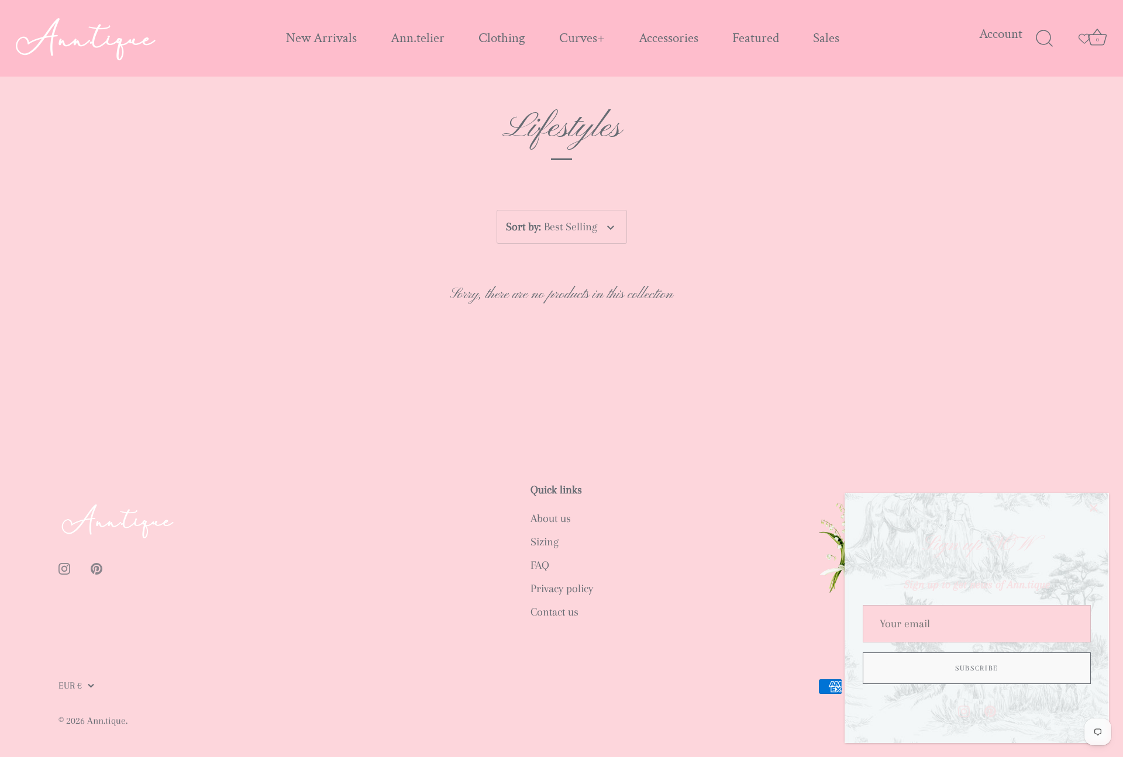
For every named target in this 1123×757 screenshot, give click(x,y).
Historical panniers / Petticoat (128, 748)
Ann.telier (418, 38)
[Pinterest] (990, 710)
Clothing (501, 38)
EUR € (70, 685)
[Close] (1094, 508)
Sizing (545, 541)
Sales (826, 38)
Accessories (668, 38)
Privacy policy (562, 588)
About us (551, 518)
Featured (755, 38)
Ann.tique (106, 720)
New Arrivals (321, 38)
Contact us (554, 612)
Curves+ (582, 38)
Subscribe (976, 668)
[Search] (1044, 38)
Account (1000, 34)
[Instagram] (964, 710)
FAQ (540, 565)
